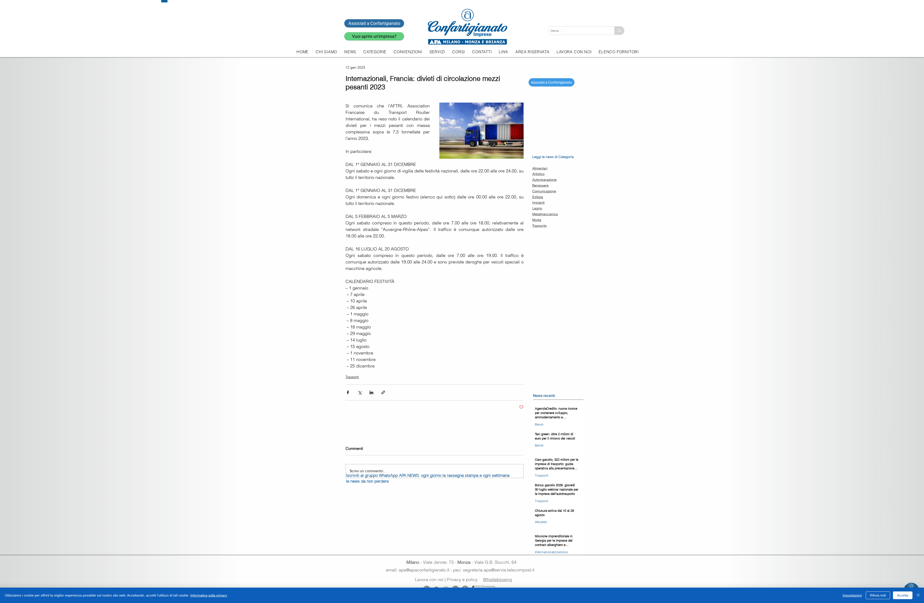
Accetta (902, 595)
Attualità (541, 522)
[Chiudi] (918, 595)
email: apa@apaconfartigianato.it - (419, 570)
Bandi (539, 424)
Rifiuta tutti (878, 595)
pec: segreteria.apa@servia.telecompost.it (495, 570)
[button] (437, 52)
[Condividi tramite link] (383, 392)
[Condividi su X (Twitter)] (359, 392)
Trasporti (352, 377)
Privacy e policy (462, 579)
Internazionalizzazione (551, 552)
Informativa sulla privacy (208, 595)
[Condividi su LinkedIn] (371, 392)
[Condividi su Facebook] (348, 392)
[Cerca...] (619, 30)
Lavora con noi (429, 579)
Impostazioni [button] (852, 595)
